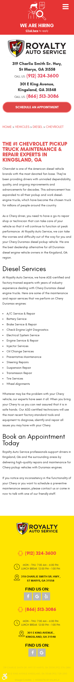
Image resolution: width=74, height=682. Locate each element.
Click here (32, 30)
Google (37, 596)
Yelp (46, 596)
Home (7, 127)
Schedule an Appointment (37, 107)
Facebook (28, 596)
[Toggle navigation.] (65, 6)
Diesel (38, 127)
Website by (47, 680)
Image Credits (23, 680)
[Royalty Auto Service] (37, 48)
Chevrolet (55, 127)
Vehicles (22, 127)
